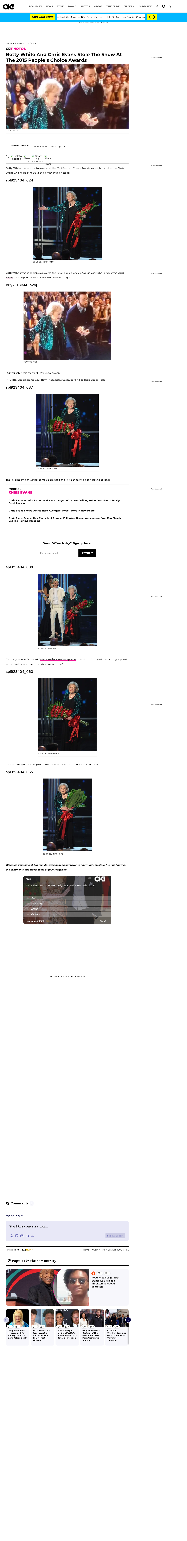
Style (60, 6)
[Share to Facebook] (16, 156)
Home (9, 43)
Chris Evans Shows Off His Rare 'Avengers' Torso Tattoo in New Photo (52, 510)
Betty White (13, 168)
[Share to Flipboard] (37, 156)
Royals (72, 6)
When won (58, 659)
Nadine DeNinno (20, 145)
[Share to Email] (48, 156)
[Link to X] (170, 6)
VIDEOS (98, 6)
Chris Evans (30, 43)
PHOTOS (85, 6)
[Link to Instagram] (163, 6)
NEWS (49, 6)
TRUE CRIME (113, 6)
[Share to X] (27, 156)
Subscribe (145, 6)
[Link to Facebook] (157, 6)
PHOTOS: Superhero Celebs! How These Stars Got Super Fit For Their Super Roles (55, 380)
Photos (18, 43)
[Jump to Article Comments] (7, 156)
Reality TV (35, 6)
